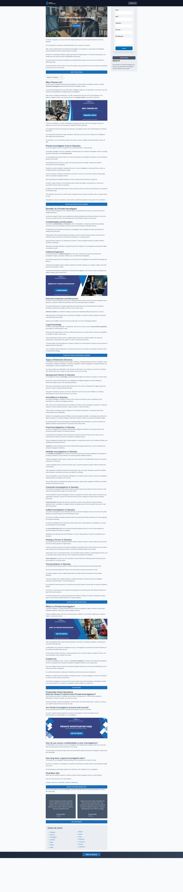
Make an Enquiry (91, 854)
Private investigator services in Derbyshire (57, 148)
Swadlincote (81, 846)
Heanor (52, 845)
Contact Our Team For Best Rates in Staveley (76, 355)
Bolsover (54, 782)
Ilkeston (80, 831)
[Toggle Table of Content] (60, 77)
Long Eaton (81, 841)
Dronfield (67, 782)
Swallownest (74, 782)
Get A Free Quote (76, 821)
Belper (51, 847)
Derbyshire (81, 839)
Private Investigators (53, 39)
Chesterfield (60, 782)
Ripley (51, 842)
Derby (80, 836)
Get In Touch (124, 58)
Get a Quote (76, 25)
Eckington (48, 782)
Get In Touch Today (76, 72)
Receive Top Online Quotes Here (76, 602)
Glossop (80, 844)
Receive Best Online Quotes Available (76, 204)
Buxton (80, 834)
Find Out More (76, 687)
